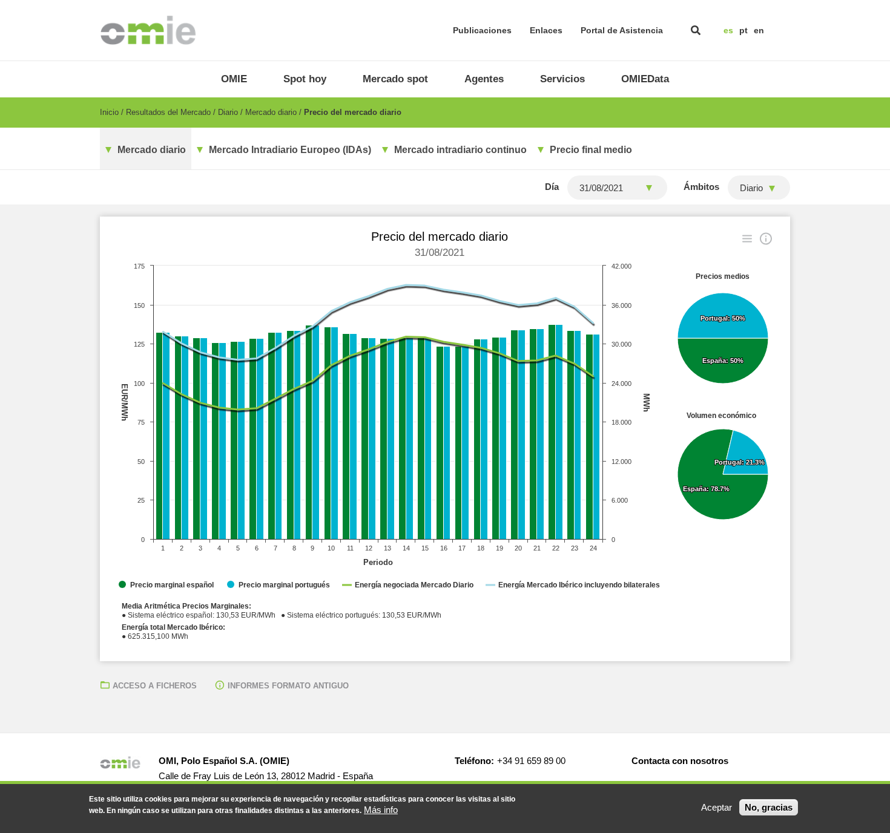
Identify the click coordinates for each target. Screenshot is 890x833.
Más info (381, 810)
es (728, 30)
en (759, 30)
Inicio (109, 112)
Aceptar (716, 807)
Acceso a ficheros (155, 685)
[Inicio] (148, 30)
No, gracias (769, 807)
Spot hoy (304, 79)
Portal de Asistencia (622, 30)
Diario (228, 112)
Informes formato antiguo (288, 685)
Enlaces (546, 30)
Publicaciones (482, 30)
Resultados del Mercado (168, 112)
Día (552, 186)
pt (743, 30)
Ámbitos (701, 186)
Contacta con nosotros (679, 761)
